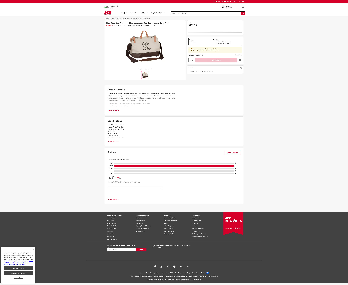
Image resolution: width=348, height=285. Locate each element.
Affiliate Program (168, 226)
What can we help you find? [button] (180, 13)
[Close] (33, 249)
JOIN (141, 249)
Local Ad (235, 1)
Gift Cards (110, 231)
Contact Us (139, 218)
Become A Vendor (169, 234)
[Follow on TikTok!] (188, 266)
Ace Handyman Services (199, 234)
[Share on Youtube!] (181, 266)
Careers (166, 223)
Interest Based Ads (167, 273)
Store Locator (242, 1)
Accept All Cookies (18, 268)
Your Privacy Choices (199, 273)
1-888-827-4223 (188, 279)
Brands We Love (111, 223)
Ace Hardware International (200, 236)
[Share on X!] (168, 266)
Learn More (229, 228)
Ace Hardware (109, 18)
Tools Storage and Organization (131, 18)
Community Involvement (171, 220)
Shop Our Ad (110, 220)
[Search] (243, 13)
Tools (118, 18)
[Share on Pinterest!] (174, 266)
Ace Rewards (216, 1)
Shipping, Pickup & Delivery (143, 226)
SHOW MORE (112, 110)
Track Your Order (140, 220)
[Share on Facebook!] (155, 266)
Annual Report (196, 231)
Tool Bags (147, 18)
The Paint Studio (112, 226)
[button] (207, 13)
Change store (238, 54)
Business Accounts (226, 1)
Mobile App (110, 236)
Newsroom (195, 226)
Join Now (238, 228)
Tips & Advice (195, 218)
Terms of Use (144, 273)
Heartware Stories (169, 231)
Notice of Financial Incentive (15, 262)
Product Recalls (140, 231)
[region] (18, 265)
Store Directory (111, 228)
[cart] (243, 7)
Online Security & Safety (142, 228)
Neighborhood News (198, 228)
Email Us (198, 279)
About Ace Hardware (170, 218)
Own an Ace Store (169, 228)
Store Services (196, 223)
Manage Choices (18, 278)
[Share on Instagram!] (161, 266)
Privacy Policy (154, 273)
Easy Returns (139, 223)
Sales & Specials (196, 220)
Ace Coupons (111, 234)
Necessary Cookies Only (18, 273)
